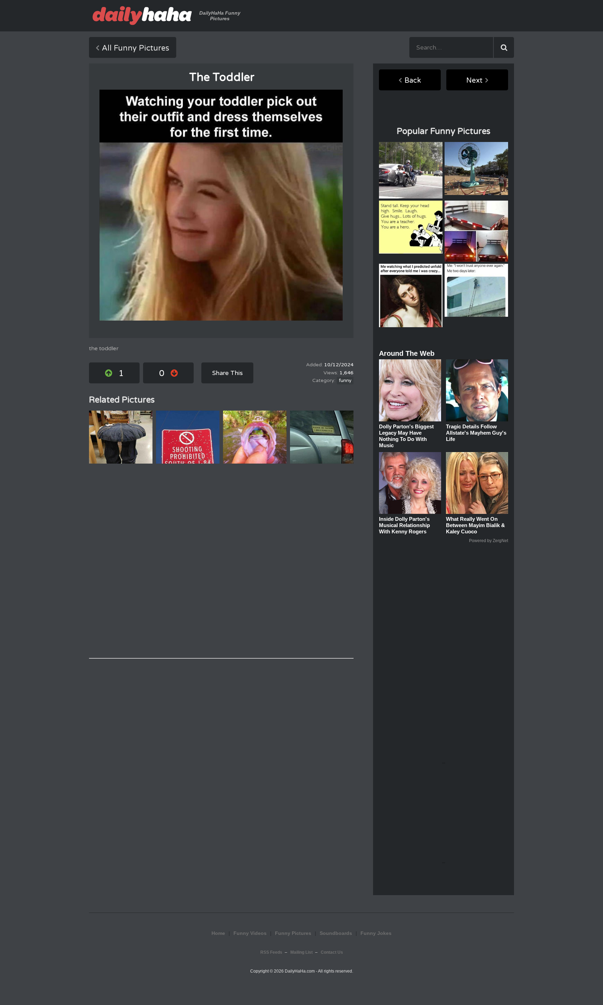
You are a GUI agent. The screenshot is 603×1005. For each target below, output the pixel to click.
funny (345, 380)
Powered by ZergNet (488, 540)
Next (474, 80)
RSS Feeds (271, 952)
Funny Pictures (293, 933)
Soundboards (336, 933)
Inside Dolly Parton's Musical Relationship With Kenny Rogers (404, 525)
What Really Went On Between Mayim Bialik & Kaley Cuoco (475, 525)
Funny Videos (250, 933)
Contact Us (332, 952)
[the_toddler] (221, 205)
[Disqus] (221, 561)
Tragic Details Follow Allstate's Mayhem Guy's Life (476, 432)
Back (412, 80)
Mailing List (301, 952)
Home (218, 933)
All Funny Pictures (135, 48)
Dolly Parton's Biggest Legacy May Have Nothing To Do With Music (406, 435)
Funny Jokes (376, 933)
